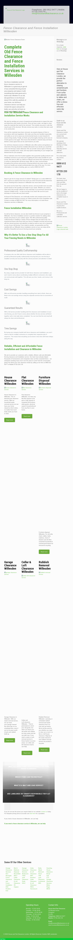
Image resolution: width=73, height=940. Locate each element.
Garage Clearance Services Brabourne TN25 (25, 871)
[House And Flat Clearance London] (17, 16)
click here (32, 813)
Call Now (2, 939)
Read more (9, 420)
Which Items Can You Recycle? (28, 777)
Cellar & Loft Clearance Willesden (28, 567)
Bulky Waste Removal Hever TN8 (41, 871)
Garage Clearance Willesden (10, 565)
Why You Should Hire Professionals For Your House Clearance (29, 768)
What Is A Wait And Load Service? (28, 785)
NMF (48, 934)
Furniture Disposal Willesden (45, 381)
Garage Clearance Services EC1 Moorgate (9, 871)
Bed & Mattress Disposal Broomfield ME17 (17, 871)
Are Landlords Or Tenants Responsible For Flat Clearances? (28, 795)
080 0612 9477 (50, 9)
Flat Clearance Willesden (28, 381)
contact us (44, 811)
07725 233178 (38, 11)
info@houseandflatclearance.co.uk (47, 13)
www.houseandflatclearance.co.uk (58, 925)
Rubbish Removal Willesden (45, 565)
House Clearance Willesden (10, 381)
